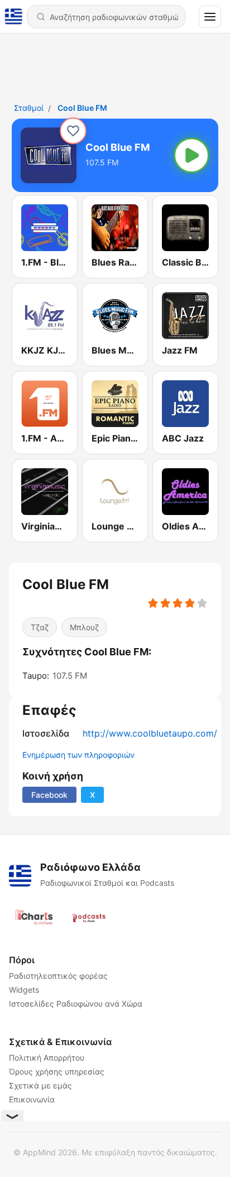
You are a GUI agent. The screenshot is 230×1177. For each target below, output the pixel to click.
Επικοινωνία (32, 1099)
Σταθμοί (29, 107)
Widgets (24, 989)
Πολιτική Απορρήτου (46, 1057)
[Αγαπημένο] (73, 130)
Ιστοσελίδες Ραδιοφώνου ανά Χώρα (75, 1003)
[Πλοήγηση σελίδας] (210, 17)
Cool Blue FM (82, 107)
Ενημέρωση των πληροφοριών (78, 754)
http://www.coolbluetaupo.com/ (150, 733)
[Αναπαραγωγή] (191, 155)
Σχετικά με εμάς (40, 1085)
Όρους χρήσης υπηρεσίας (56, 1071)
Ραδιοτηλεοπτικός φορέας (58, 975)
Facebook (49, 795)
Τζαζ (40, 627)
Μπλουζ (84, 627)
